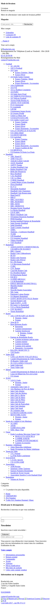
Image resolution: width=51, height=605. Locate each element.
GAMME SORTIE (22, 438)
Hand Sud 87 (15, 195)
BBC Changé (15, 251)
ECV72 (13, 187)
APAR (13, 426)
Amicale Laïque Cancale (19, 161)
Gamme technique (22, 344)
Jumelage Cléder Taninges (20, 469)
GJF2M (13, 109)
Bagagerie (19, 327)
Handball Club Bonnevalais (20, 193)
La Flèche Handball (17, 210)
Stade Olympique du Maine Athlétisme (24, 449)
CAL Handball (16, 176)
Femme (18, 320)
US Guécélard (15, 137)
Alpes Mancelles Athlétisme (20, 447)
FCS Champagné (16, 105)
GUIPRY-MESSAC (18, 279)
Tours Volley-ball (16, 367)
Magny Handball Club (18, 215)
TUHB (13, 234)
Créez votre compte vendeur (16, 570)
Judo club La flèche (17, 395)
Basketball (10, 245)
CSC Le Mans (15, 178)
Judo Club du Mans (17, 398)
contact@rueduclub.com (10, 60)
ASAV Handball (16, 163)
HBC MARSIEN (17, 202)
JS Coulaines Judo (17, 410)
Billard (8, 370)
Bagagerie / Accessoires (24, 348)
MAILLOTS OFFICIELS (25, 436)
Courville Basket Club (18, 271)
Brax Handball (15, 174)
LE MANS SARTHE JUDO (21, 413)
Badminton (10, 477)
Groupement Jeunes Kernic (20, 111)
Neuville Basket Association (21, 290)
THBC (13, 230)
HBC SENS (15, 204)
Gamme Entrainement (23, 329)
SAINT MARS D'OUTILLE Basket (24, 299)
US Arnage (14, 376)
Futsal (8, 432)
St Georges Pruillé (17, 113)
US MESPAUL (16, 150)
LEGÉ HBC (15, 212)
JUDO (8, 378)
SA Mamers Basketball (19, 296)
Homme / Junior (21, 318)
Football (9, 64)
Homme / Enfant (26, 333)
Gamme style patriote (23, 346)
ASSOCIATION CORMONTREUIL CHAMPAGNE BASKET (24, 248)
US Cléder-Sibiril (16, 133)
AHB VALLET (16, 159)
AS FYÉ (13, 88)
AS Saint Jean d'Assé (18, 94)
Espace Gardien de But (23, 148)
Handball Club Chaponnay (20, 191)
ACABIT (14, 423)
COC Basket (15, 268)
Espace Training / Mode (24, 73)
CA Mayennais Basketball (20, 264)
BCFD (13, 255)
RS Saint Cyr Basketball (19, 305)
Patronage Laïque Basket (19, 294)
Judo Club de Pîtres (17, 400)
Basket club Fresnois (18, 258)
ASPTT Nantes (16, 165)
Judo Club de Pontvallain (19, 404)
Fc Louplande (15, 107)
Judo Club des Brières (18, 393)
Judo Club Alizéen (17, 391)
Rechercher (28, 24)
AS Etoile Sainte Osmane (20, 77)
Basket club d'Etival (17, 260)
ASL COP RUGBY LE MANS (22, 316)
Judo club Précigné (17, 402)
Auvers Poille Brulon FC (19, 100)
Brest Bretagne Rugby (18, 324)
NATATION (10, 458)
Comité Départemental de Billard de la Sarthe (27, 372)
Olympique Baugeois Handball (22, 217)
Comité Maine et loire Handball (22, 182)
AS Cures (14, 70)
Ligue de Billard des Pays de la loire (23, 374)
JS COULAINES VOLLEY (21, 363)
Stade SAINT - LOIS (18, 303)
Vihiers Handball (16, 240)
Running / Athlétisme (14, 445)
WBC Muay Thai (17, 430)
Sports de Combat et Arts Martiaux (19, 421)
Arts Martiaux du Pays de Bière (22, 389)
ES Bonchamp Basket (18, 275)
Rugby (8, 314)
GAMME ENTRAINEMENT (26, 441)
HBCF (13, 197)
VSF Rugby (15, 352)
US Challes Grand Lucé (19, 120)
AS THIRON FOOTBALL (20, 96)
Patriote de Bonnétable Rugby (21, 337)
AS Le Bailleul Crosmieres (20, 90)
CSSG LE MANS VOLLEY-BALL (24, 357)
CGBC (13, 266)
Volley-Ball (10, 355)
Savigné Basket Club (18, 301)
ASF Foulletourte (16, 85)
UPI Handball (15, 236)
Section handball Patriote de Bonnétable (25, 221)
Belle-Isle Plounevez (18, 172)
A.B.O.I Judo (15, 380)
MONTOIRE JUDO (18, 415)
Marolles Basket (16, 286)
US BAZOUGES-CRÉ (19, 118)
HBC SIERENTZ (17, 206)
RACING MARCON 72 (19, 350)
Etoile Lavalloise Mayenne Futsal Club (25, 434)
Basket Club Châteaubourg (20, 253)
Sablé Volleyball (16, 365)
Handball (9, 154)
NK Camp (14, 292)
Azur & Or (14, 322)
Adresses (9, 563)
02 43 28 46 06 (6, 56)
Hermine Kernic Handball (20, 208)
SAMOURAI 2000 (17, 428)
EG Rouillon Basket (18, 273)
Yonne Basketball (17, 311)
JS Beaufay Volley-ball (19, 361)
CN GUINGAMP (17, 462)
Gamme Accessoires (22, 443)
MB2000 (13, 288)
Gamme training (21, 342)
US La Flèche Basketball (19, 307)
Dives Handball (16, 184)
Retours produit (11, 557)
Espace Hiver (20, 75)
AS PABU (14, 92)
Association (10, 464)
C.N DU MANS (16, 460)
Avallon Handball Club (19, 167)
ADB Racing (15, 466)
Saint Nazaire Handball (19, 223)
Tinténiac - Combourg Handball (22, 232)
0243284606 (5, 592)
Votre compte (6, 550)
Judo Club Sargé (16, 408)
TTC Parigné (15, 454)
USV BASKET (16, 309)
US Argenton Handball (19, 238)
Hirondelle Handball (18, 189)
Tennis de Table (12, 451)
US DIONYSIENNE (18, 135)
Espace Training (21, 122)
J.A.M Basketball (16, 281)
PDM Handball (16, 219)
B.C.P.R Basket (16, 262)
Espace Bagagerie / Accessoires (27, 83)
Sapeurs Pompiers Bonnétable (21, 471)
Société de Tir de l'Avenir (19, 473)
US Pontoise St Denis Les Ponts (22, 152)
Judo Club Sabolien (17, 406)
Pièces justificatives (13, 566)
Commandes (10, 559)
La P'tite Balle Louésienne (20, 456)
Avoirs (8, 561)
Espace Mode (20, 124)
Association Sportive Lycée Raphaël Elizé (26, 475)
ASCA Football (16, 68)
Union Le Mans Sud (18, 116)
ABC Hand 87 (15, 156)
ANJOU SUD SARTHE (19, 103)
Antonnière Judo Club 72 (19, 387)
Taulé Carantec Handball (19, 228)
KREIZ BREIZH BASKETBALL (23, 283)
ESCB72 (13, 277)
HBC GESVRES (17, 200)
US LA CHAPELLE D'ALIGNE (23, 131)
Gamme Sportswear (22, 331)
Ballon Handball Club (18, 169)
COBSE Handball (17, 180)
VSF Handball (15, 243)
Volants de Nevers (17, 479)
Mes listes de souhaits (14, 568)
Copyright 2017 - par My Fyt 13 (13, 603)
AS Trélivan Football (18, 98)
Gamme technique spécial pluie (27, 339)
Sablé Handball (16, 225)
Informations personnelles (15, 555)
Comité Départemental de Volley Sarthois (25, 359)
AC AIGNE (15, 66)
